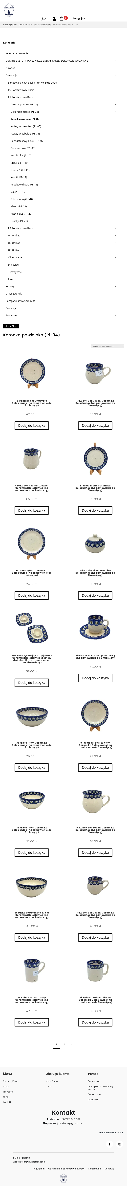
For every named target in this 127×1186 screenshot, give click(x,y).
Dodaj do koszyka (31, 425)
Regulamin (94, 1081)
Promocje (8, 1092)
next (71, 1044)
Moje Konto (52, 1081)
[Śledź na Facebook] (109, 1144)
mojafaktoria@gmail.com (68, 1123)
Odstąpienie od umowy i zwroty (101, 1088)
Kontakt (7, 1102)
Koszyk (49, 1086)
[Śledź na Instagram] (119, 1144)
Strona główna (10, 24)
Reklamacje (94, 1094)
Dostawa (93, 1099)
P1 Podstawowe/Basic (40, 24)
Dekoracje (24, 24)
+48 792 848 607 (70, 1119)
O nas (6, 1097)
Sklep (6, 1086)
